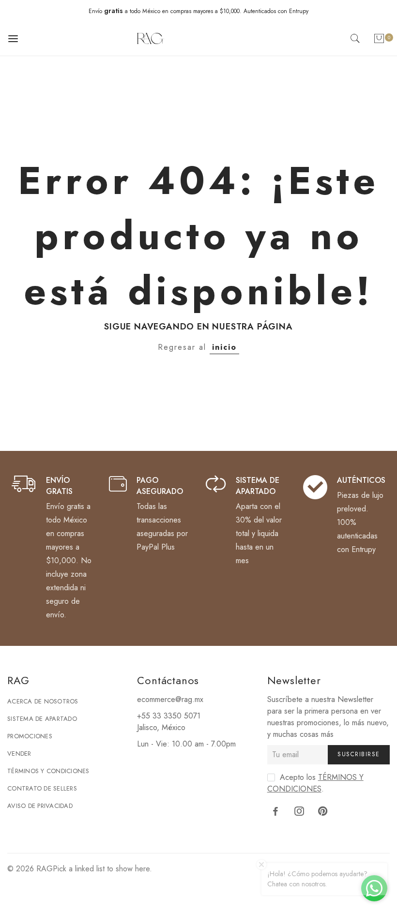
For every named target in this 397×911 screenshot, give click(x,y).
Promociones (29, 736)
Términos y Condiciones (48, 771)
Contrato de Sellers (42, 788)
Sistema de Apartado (42, 718)
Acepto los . (315, 783)
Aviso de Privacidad (40, 805)
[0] (379, 40)
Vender (19, 753)
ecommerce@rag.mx (170, 699)
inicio (224, 347)
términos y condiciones (315, 783)
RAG (44, 868)
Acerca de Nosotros (42, 701)
